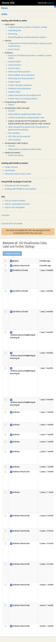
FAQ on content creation (15, 201)
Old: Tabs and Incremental (19, 136)
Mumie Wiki (8, 2)
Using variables (14, 61)
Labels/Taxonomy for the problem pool (24, 95)
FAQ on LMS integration (15, 207)
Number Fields (14, 92)
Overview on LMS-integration (17, 185)
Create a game (14, 82)
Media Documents (16, 155)
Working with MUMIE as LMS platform (20, 189)
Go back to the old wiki (10, 224)
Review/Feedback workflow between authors (27, 37)
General (11, 111)
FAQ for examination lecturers (17, 204)
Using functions (14, 65)
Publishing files (14, 30)
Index (4, 14)
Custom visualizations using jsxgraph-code (26, 117)
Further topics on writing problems (22, 99)
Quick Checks (14, 49)
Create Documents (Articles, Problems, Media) (27, 27)
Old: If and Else (14, 140)
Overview (5, 215)
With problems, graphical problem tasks (24, 114)
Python (11, 105)
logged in (51, 3)
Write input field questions (19, 72)
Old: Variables (14, 133)
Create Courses (11, 167)
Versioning (12, 34)
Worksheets (10, 170)
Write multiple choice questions (21, 75)
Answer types (14, 68)
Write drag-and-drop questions (21, 78)
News (4, 8)
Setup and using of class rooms (18, 174)
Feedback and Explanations (19, 88)
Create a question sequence (20, 85)
